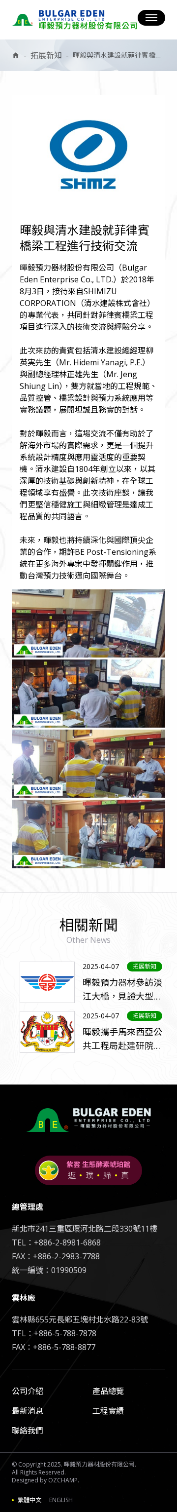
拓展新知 (46, 55)
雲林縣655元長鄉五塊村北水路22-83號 (80, 1319)
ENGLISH (61, 1500)
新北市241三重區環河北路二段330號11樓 (84, 1228)
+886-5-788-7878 (65, 1333)
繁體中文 (29, 1500)
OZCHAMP (63, 1480)
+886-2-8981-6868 (67, 1242)
